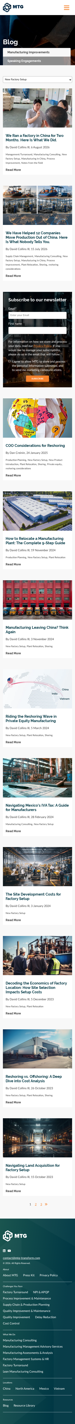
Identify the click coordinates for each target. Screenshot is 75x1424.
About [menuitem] (6, 1269)
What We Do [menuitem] (9, 1334)
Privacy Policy (42, 346)
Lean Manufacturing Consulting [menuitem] (23, 1371)
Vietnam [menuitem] (59, 1388)
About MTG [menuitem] (10, 1275)
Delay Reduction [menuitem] (45, 1317)
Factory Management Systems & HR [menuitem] (26, 1359)
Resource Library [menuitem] (24, 1405)
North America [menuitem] (24, 1388)
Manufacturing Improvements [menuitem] (28, 52)
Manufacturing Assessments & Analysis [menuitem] (28, 1352)
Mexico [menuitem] (44, 1388)
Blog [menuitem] (6, 1405)
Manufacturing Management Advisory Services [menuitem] (33, 1346)
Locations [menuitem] (7, 1383)
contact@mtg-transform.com (21, 1258)
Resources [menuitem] (8, 1400)
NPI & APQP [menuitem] (41, 1292)
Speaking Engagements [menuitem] (24, 61)
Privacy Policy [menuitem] (49, 1275)
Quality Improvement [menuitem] (16, 1317)
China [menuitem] (6, 1388)
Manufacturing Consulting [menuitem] (20, 1340)
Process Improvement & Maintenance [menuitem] (27, 1298)
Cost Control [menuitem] (11, 1323)
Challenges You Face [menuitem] (12, 1286)
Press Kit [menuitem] (29, 1275)
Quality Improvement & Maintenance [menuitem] (26, 1311)
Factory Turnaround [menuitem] (15, 1292)
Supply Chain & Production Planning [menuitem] (26, 1304)
